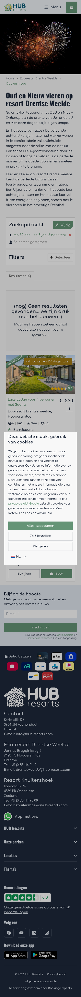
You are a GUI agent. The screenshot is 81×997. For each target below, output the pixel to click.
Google (34, 503)
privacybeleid (18, 503)
